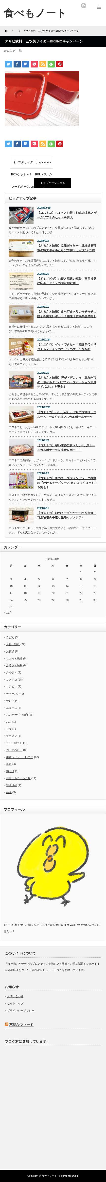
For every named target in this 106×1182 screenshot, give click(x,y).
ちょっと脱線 (14, 658)
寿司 (9, 763)
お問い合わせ (15, 996)
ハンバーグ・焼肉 (17, 714)
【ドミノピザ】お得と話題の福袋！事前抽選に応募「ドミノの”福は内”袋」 (66, 281)
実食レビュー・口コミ (19, 757)
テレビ (10, 700)
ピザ (9, 728)
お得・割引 (13, 644)
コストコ (11, 679)
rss (83, 5)
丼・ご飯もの (14, 742)
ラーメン (11, 735)
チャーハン (13, 693)
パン (9, 721)
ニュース (11, 707)
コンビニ (11, 686)
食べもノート (49, 1175)
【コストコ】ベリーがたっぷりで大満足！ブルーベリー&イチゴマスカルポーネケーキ (66, 414)
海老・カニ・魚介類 (18, 778)
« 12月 (8, 612)
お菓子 (10, 651)
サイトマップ (15, 1003)
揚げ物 (10, 771)
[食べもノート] (35, 13)
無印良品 (11, 785)
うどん (10, 637)
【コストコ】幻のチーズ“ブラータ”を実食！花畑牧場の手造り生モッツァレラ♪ (66, 515)
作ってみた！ (14, 750)
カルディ (11, 672)
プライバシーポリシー (20, 1010)
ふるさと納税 (14, 665)
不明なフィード (21, 1025)
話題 (9, 792)
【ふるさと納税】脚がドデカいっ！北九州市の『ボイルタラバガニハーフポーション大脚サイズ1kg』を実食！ (66, 382)
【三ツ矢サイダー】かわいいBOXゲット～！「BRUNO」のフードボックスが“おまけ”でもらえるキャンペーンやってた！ (31, 164)
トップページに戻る (52, 182)
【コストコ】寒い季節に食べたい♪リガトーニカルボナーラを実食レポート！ (66, 448)
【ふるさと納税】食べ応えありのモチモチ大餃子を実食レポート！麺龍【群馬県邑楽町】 (66, 314)
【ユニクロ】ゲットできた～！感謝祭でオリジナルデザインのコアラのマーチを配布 (66, 347)
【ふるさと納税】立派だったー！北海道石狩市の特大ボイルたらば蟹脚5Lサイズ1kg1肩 (66, 248)
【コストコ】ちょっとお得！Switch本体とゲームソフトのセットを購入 (67, 215)
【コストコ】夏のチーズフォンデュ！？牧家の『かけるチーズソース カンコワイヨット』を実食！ (67, 482)
